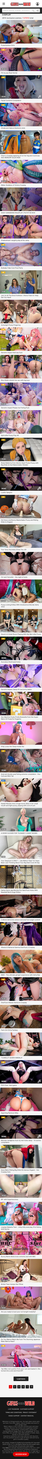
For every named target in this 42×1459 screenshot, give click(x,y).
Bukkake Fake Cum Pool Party (12, 268)
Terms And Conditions (14, 1412)
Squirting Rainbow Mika (9, 1113)
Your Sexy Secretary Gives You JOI (13, 550)
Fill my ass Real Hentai (9, 73)
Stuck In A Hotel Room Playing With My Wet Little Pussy (21, 634)
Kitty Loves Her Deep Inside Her (12, 746)
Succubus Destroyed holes (10, 662)
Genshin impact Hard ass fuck (11, 353)
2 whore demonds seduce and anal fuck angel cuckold (20, 920)
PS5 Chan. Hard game (9, 1085)
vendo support (14, 1416)
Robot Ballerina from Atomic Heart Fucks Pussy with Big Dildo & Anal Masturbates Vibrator (19, 464)
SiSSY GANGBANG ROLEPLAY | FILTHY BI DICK (18, 213)
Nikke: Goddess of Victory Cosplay (13, 185)
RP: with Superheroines (9, 1199)
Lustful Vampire (6, 492)
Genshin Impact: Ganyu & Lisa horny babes (16, 689)
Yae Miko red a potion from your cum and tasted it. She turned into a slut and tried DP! (20, 1370)
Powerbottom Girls (8, 45)
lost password (13, 1409)
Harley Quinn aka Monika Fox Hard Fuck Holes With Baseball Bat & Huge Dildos (19, 891)
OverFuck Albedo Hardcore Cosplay (14, 1003)
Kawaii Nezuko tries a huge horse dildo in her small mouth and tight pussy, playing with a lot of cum (19, 804)
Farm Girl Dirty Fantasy (9, 1030)
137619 (26, 18)
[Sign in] (38, 4)
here (7, 1447)
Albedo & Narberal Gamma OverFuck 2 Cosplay (18, 947)
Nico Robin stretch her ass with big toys (15, 380)
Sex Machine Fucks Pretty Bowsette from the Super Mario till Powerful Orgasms (19, 718)
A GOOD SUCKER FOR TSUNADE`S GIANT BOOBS (19, 833)
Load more (21, 1379)
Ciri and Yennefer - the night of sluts (14, 577)
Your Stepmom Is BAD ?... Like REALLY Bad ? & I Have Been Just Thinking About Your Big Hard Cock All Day (20, 862)
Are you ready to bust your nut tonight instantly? (18, 1312)
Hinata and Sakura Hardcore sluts (13, 128)
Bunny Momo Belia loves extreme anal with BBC (18, 1257)
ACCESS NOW (21, 1454)
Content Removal (27, 1416)
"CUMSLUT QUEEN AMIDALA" (11, 1058)
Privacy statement (30, 1412)
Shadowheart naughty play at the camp (15, 240)
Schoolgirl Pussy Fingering (10, 325)
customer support (27, 1409)
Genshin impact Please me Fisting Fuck (15, 408)
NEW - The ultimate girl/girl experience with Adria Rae (20, 975)
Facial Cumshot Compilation (11, 100)
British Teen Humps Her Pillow (12, 1284)
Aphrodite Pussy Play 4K (10, 435)
